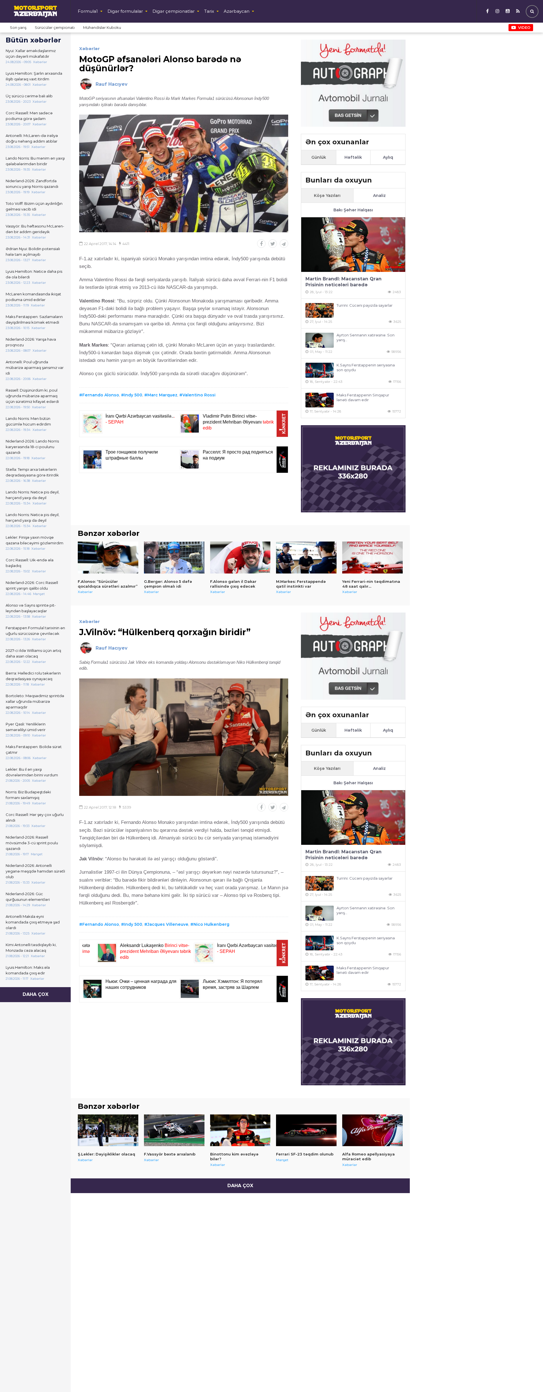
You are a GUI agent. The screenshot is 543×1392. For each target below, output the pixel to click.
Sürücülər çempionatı (55, 27)
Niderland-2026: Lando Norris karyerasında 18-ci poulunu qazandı (32, 447)
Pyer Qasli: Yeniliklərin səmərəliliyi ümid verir (26, 727)
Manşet (282, 1160)
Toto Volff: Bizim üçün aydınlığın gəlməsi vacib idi (34, 206)
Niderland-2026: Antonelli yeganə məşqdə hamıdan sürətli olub (35, 871)
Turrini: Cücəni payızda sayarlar (365, 305)
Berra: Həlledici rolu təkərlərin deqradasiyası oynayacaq (33, 676)
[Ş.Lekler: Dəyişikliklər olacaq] (108, 1130)
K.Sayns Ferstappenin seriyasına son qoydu (366, 367)
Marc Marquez (162, 395)
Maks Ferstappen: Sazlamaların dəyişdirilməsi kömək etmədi (34, 319)
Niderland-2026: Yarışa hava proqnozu (31, 342)
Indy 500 (133, 395)
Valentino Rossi (199, 395)
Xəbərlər (89, 48)
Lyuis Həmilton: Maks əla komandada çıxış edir (28, 970)
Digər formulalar (125, 11)
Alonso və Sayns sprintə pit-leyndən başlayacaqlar (31, 608)
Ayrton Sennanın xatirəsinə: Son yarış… (366, 337)
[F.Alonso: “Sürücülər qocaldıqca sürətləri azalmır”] (108, 557)
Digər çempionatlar (173, 11)
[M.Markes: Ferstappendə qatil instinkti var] (306, 557)
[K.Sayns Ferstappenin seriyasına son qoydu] (319, 370)
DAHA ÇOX (35, 994)
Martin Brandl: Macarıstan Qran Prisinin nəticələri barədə (343, 281)
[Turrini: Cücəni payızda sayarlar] (319, 310)
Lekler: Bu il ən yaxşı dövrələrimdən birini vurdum (32, 772)
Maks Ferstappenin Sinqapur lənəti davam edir (363, 397)
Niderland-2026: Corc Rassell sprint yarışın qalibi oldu (32, 585)
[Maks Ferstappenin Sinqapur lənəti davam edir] (319, 400)
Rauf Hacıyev (112, 84)
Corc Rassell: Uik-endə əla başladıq (29, 563)
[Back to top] (527, 1376)
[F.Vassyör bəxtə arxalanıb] (174, 1130)
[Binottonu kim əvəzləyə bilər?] (240, 1130)
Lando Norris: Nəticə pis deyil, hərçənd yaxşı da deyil (32, 495)
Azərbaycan (236, 11)
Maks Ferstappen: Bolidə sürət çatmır (34, 749)
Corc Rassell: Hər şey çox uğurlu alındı (35, 817)
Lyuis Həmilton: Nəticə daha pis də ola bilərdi (34, 274)
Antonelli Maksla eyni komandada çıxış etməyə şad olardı (33, 922)
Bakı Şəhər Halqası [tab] (353, 209)
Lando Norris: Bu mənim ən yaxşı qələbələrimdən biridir (35, 161)
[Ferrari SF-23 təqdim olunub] (306, 1130)
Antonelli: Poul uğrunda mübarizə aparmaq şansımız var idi (35, 367)
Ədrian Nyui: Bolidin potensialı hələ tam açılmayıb (33, 251)
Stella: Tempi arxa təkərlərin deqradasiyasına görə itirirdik (32, 472)
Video (524, 27)
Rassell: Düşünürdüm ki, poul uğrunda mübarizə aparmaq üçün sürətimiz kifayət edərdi (32, 396)
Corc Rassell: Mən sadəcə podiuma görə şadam (29, 116)
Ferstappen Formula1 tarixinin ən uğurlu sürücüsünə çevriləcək (35, 631)
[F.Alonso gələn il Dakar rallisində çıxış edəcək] (240, 557)
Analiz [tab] (379, 195)
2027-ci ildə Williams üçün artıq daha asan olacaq (33, 653)
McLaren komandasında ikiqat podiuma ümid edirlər (33, 297)
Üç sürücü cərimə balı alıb (29, 96)
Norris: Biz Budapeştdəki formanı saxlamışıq (28, 795)
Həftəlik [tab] (353, 157)
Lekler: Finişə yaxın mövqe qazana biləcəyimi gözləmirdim (34, 540)
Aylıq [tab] (388, 157)
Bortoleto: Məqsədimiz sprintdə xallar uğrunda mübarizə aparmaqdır (35, 701)
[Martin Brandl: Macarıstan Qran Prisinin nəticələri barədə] (353, 244)
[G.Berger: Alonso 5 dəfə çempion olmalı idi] (174, 557)
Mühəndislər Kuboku (102, 27)
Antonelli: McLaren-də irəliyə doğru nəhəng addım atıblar (32, 138)
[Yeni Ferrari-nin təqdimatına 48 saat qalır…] (372, 557)
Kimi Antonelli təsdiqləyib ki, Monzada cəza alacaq (31, 947)
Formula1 (88, 11)
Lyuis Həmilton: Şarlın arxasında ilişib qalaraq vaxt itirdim (34, 76)
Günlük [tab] (318, 157)
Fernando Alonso (100, 395)
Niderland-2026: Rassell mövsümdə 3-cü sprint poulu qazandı (32, 843)
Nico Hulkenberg (211, 924)
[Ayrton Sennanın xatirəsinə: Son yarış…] (319, 340)
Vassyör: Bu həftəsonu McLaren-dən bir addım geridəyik (35, 229)
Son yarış (18, 27)
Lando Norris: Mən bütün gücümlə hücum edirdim (28, 421)
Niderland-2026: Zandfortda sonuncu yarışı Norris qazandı (32, 184)
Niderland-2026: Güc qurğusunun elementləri (28, 897)
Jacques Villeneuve (167, 924)
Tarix (209, 11)
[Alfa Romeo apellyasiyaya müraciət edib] (372, 1130)
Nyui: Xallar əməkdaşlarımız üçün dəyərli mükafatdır (31, 53)
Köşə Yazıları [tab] (327, 195)
